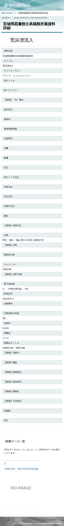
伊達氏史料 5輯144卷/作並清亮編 (21, 469)
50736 (6, 338)
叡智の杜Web (7, 13)
